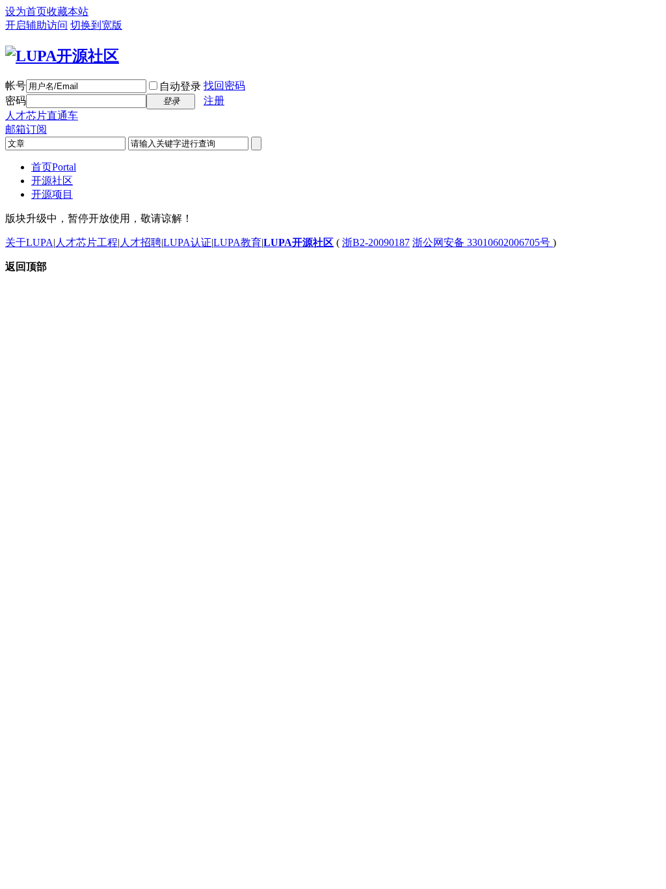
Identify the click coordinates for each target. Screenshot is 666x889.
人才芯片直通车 (41, 115)
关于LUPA (29, 242)
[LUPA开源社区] (62, 56)
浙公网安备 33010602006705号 (482, 242)
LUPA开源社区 (298, 242)
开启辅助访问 (36, 25)
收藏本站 (67, 11)
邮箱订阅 (26, 129)
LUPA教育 (237, 242)
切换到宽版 (96, 25)
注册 (214, 100)
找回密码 (224, 85)
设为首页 (26, 11)
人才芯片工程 (86, 242)
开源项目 (52, 194)
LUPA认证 (187, 242)
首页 (53, 166)
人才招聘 (140, 242)
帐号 (15, 85)
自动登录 (180, 86)
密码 (15, 100)
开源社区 (52, 180)
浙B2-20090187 (376, 242)
